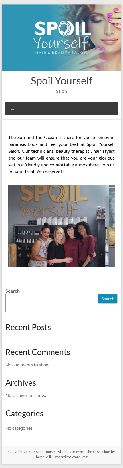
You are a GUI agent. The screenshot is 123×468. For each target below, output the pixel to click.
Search (12, 291)
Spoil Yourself (61, 80)
